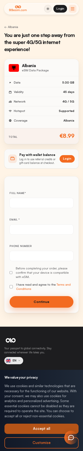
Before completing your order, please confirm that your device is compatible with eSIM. (42, 273)
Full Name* (18, 193)
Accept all (41, 429)
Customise (42, 443)
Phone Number (21, 246)
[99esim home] (17, 8)
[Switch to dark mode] (48, 9)
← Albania (11, 27)
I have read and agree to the (43, 287)
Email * (15, 219)
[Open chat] (71, 437)
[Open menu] (72, 9)
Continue (41, 302)
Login (60, 8)
